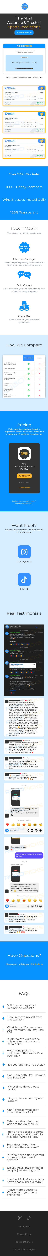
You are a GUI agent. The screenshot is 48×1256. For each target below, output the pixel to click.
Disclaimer (24, 1226)
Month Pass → (28, 503)
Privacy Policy (24, 1234)
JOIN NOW (24, 476)
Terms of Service (24, 1242)
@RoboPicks (36, 964)
